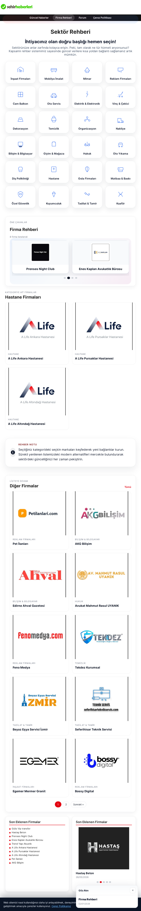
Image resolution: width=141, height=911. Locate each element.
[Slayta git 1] (65, 278)
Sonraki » (78, 804)
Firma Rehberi (64, 17)
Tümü (127, 486)
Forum (82, 17)
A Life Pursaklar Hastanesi (26, 851)
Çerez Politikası (102, 17)
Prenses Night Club (22, 836)
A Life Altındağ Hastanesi (25, 855)
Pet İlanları (17, 858)
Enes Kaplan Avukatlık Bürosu (27, 840)
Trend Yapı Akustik (22, 843)
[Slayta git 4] (76, 278)
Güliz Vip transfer (21, 828)
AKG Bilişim (18, 862)
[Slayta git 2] (68, 278)
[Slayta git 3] (72, 278)
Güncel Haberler (39, 17)
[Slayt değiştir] (98, 882)
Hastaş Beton (19, 832)
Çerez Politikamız (61, 906)
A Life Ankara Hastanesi (24, 847)
